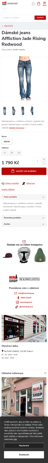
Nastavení (24, 445)
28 (12, 153)
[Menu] (44, 3)
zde (15, 439)
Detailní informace (16, 128)
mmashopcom (26, 302)
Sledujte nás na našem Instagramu (25, 245)
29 (19, 153)
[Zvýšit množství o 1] (44, 159)
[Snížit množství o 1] (44, 163)
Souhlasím (24, 454)
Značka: (8, 189)
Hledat (40, 17)
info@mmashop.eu (26, 293)
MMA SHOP (26, 297)
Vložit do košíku (26, 171)
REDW (7, 141)
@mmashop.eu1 (26, 306)
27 (5, 153)
